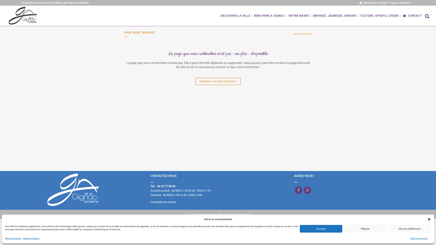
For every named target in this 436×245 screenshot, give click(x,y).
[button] (429, 219)
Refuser (365, 228)
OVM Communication (240, 214)
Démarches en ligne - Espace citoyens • (388, 2)
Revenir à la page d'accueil (218, 81)
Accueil (297, 33)
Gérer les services (418, 238)
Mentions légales (13, 238)
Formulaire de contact (163, 202)
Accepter (321, 228)
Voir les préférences (410, 228)
